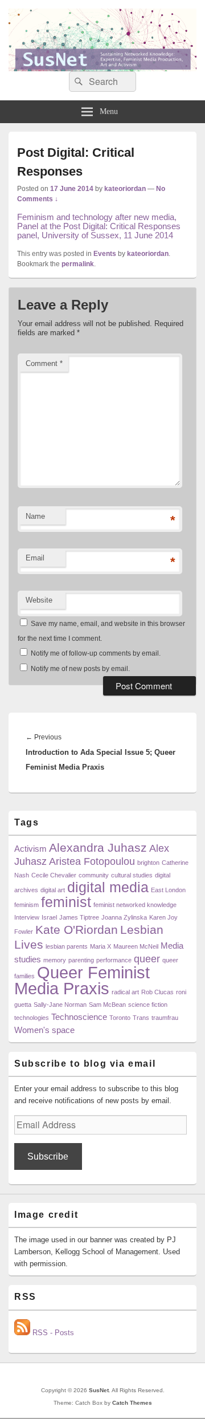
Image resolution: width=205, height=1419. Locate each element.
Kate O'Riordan (76, 929)
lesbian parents (67, 946)
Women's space (44, 1030)
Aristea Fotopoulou (92, 861)
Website (39, 600)
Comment (44, 363)
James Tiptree (79, 917)
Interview (26, 917)
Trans (141, 1017)
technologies (31, 1017)
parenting (81, 960)
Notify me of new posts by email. (80, 669)
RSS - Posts (52, 1332)
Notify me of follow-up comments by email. (96, 653)
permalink (78, 264)
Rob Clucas (157, 992)
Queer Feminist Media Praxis (82, 980)
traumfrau (164, 1017)
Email (35, 558)
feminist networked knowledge (135, 904)
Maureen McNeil (135, 946)
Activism (30, 848)
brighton (148, 862)
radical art (125, 992)
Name (35, 516)
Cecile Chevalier (53, 875)
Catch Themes (132, 1403)
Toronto (119, 1017)
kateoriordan (125, 189)
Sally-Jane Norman (60, 1004)
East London (168, 890)
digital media (108, 887)
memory (54, 960)
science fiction (147, 1004)
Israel (49, 917)
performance (114, 960)
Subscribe (47, 1156)
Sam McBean (107, 1004)
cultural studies (132, 875)
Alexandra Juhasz (98, 847)
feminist (66, 902)
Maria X (100, 946)
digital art (52, 890)
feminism (26, 904)
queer (147, 959)
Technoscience (79, 1017)
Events (104, 254)
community (94, 875)
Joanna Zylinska (124, 917)
